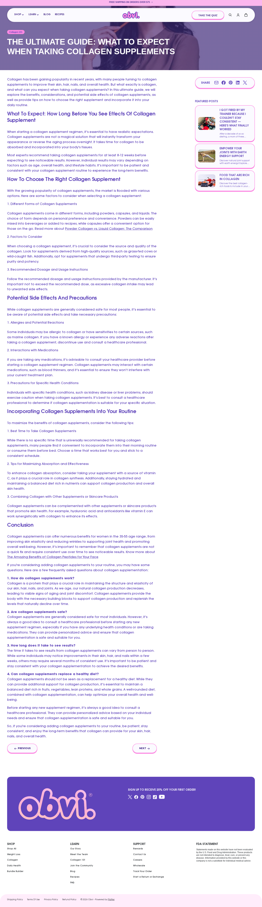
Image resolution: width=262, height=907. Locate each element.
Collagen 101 (77, 860)
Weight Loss (13, 854)
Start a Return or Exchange (148, 877)
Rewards (138, 849)
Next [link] (142, 748)
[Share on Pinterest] (230, 82)
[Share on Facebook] (223, 82)
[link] (131, 3)
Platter (111, 900)
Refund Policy (69, 900)
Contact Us (139, 854)
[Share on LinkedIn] (238, 82)
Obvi (90, 900)
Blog (47, 14)
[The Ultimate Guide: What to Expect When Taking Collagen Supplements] (131, 15)
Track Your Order (142, 871)
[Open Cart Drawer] (246, 15)
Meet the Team (79, 854)
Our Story (75, 849)
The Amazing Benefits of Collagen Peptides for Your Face (52, 557)
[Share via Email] (216, 82)
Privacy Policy (51, 900)
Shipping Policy (15, 900)
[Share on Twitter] (245, 82)
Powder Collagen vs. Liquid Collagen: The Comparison (109, 229)
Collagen (12, 860)
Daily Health (14, 866)
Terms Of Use (33, 900)
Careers (137, 860)
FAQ (72, 883)
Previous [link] (24, 748)
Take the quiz (207, 15)
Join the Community (81, 866)
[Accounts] (238, 15)
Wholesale (139, 866)
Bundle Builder (15, 871)
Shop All (11, 849)
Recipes (59, 14)
